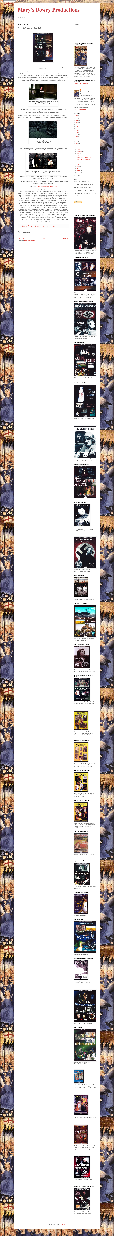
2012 (77, 139)
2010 (77, 143)
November (79, 147)
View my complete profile (80, 109)
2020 (77, 122)
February (79, 170)
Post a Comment (24, 235)
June (78, 162)
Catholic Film (24, 226)
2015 (77, 132)
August (78, 153)
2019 (77, 124)
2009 (77, 175)
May (78, 164)
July (78, 155)
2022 (77, 118)
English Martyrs (31, 226)
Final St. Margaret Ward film (83, 159)
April (78, 166)
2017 (77, 128)
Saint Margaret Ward (51, 226)
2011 (77, 141)
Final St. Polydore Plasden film (84, 157)
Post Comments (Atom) (30, 240)
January (79, 172)
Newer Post (21, 238)
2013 (77, 137)
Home (43, 238)
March (78, 168)
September (79, 151)
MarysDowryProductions (88, 90)
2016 (77, 130)
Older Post (65, 238)
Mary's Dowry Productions (49, 9)
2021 (77, 120)
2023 (77, 116)
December (79, 145)
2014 (77, 134)
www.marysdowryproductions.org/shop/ (48, 186)
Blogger (63, 1224)
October (79, 149)
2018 (77, 126)
